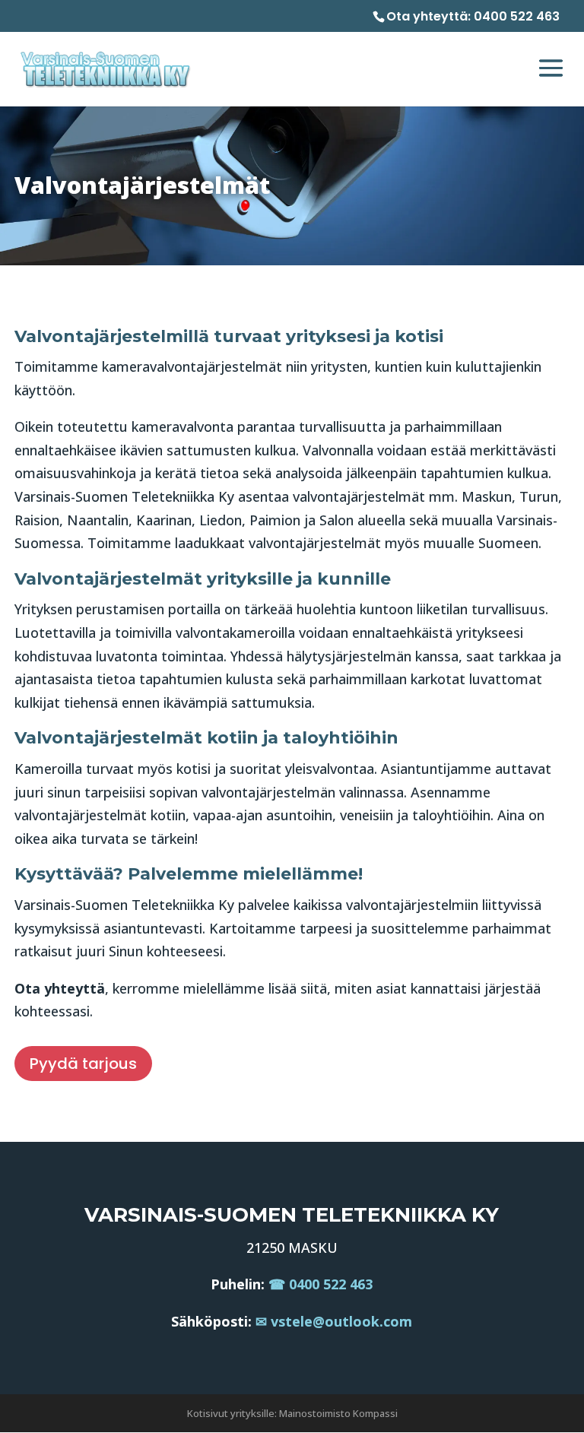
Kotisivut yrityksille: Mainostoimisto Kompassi (292, 1413)
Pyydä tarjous (83, 1063)
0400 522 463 (517, 16)
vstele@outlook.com (341, 1321)
